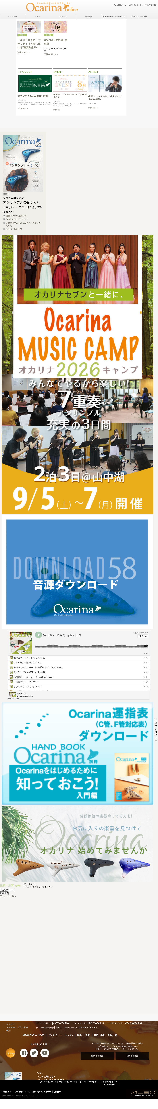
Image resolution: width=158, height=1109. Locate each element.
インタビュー (54, 1035)
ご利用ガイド (7, 1092)
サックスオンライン (67, 1082)
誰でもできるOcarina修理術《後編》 (33, 96)
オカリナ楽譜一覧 (14, 229)
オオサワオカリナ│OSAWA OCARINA (125, 1023)
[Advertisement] (79, 988)
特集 (79, 1035)
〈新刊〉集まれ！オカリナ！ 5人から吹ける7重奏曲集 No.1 (29, 44)
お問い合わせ (134, 5)
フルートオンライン (48, 1082)
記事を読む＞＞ (24, 52)
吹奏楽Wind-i (112, 1084)
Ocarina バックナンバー (17, 219)
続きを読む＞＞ (23, 108)
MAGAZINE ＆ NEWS (33, 1035)
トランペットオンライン (88, 1082)
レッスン (69, 1035)
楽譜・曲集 (99, 1035)
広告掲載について (22, 1092)
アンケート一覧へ (8, 896)
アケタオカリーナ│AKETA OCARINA (52, 1023)
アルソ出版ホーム (120, 5)
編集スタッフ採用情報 (42, 1092)
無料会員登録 (97, 1056)
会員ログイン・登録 (139, 16)
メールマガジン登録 (149, 5)
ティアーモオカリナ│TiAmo (48, 1027)
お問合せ (57, 1092)
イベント (63, 16)
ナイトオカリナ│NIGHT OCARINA (88, 1023)
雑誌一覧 (112, 1035)
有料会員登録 (132, 1056)
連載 (87, 1035)
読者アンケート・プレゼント (114, 16)
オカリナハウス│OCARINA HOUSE (81, 1027)
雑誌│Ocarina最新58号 (16, 216)
